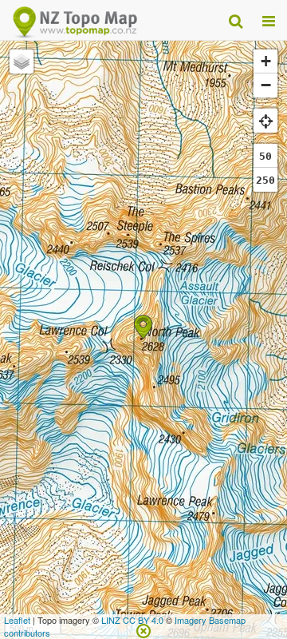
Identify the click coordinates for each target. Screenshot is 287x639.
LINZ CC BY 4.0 (132, 619)
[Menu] (268, 20)
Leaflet (17, 619)
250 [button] (265, 180)
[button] (143, 327)
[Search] (235, 20)
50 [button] (265, 156)
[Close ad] (143, 629)
